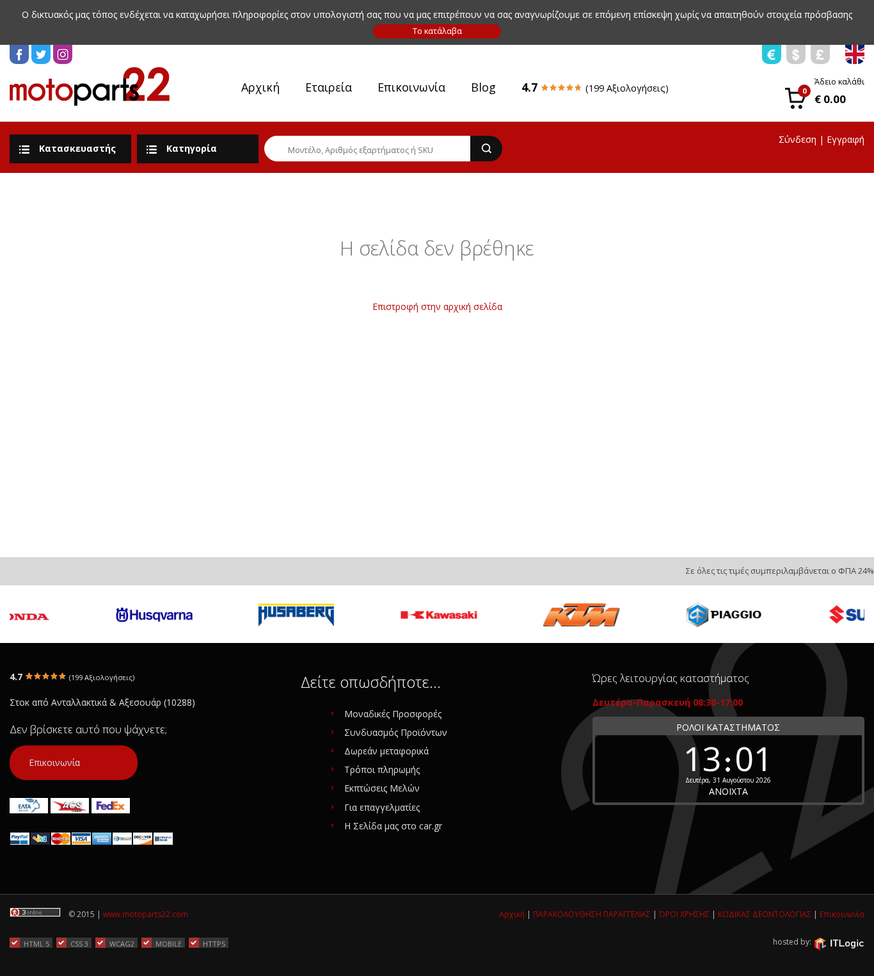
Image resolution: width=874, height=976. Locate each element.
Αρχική (260, 87)
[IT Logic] (838, 942)
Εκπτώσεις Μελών (382, 788)
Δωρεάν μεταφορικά (386, 751)
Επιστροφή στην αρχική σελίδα (437, 306)
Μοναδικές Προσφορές (392, 714)
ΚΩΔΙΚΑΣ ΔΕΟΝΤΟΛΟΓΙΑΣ (764, 914)
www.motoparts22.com (145, 914)
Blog (483, 87)
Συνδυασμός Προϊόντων (395, 732)
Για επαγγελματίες (382, 807)
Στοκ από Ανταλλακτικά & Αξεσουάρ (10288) (102, 702)
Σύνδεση (797, 139)
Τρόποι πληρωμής (382, 769)
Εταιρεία (328, 87)
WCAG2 (121, 943)
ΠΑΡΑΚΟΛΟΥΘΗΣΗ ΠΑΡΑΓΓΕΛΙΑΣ (592, 914)
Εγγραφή (845, 139)
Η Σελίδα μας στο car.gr (393, 826)
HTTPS (214, 943)
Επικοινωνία (411, 87)
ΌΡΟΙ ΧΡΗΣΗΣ (684, 914)
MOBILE (168, 943)
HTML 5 (36, 943)
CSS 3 (79, 943)
